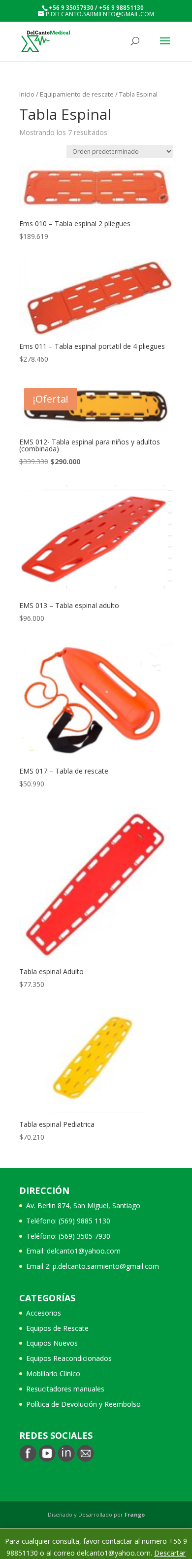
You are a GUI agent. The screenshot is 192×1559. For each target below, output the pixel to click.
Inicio (26, 94)
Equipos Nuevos (52, 1343)
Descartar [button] (170, 1553)
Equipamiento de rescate (77, 94)
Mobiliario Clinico (53, 1373)
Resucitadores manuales (65, 1388)
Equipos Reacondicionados (69, 1358)
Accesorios (43, 1313)
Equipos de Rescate (57, 1328)
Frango (135, 1514)
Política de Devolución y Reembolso (83, 1404)
